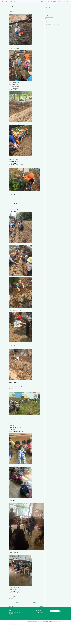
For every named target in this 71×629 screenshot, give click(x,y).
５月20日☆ (35, 602)
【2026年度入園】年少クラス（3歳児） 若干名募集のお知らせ (53, 24)
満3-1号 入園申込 (45, 621)
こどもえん (45, 1)
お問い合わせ (66, 1)
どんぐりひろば (40, 621)
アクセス (61, 1)
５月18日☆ (18, 602)
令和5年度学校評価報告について (53, 621)
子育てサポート (53, 1)
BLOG (58, 1)
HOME (42, 1)
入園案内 (49, 1)
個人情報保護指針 (30, 621)
